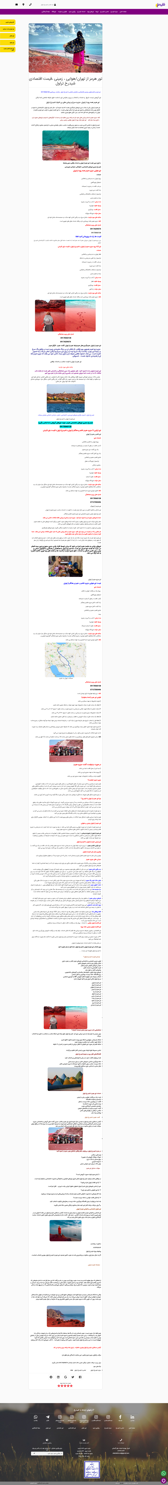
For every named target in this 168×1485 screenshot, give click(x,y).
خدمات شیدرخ (81, 12)
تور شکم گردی (72, 1428)
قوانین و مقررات (62, 12)
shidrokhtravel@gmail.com (121, 1453)
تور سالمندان (60, 1428)
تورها (97, 12)
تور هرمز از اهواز (96, 994)
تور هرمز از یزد (97, 992)
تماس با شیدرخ (104, 12)
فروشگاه (54, 12)
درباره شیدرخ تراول (96, 1370)
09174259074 (63, 1363)
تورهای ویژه (90, 12)
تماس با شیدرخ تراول (80, 1370)
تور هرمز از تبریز (96, 1003)
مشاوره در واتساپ (96, 1244)
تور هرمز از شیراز (96, 985)
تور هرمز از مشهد (96, 1001)
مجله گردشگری (46, 12)
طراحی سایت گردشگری (42, 1483)
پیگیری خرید (72, 12)
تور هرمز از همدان (95, 1005)
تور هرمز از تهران (96, 983)
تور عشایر (84, 1428)
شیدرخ (121, 1483)
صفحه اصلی (123, 12)
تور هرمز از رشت (96, 998)
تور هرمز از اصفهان (96, 987)
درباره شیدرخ (114, 12)
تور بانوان (48, 1428)
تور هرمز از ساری (96, 996)
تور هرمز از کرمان (96, 989)
